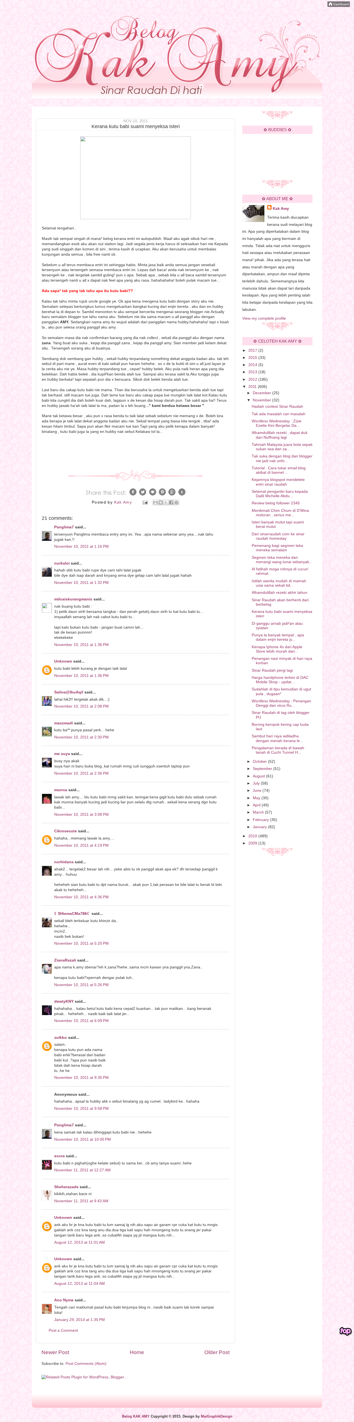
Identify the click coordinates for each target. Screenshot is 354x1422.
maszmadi (63, 723)
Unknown (63, 661)
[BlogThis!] (160, 502)
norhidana (64, 862)
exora (59, 1156)
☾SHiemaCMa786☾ (72, 914)
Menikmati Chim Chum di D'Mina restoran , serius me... (280, 513)
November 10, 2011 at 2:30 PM (81, 737)
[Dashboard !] (338, 6)
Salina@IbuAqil (68, 692)
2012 (253, 379)
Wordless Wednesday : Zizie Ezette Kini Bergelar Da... (276, 423)
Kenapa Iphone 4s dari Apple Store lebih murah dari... (277, 649)
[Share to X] (166, 502)
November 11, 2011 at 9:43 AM (81, 1201)
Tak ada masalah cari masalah (278, 414)
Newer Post (55, 1352)
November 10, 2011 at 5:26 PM (81, 985)
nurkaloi (62, 563)
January (260, 827)
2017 (253, 350)
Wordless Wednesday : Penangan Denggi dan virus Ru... (281, 703)
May (257, 798)
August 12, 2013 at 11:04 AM (79, 1283)
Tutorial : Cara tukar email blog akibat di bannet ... (279, 470)
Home (137, 1352)
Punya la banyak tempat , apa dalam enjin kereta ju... (278, 637)
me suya (62, 754)
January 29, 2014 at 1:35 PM (79, 1320)
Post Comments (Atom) (86, 1364)
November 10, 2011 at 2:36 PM (81, 773)
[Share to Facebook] (171, 502)
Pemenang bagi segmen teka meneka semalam (277, 548)
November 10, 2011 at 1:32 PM (81, 583)
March (259, 812)
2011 (253, 387)
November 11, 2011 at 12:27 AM (82, 1170)
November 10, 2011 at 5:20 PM (81, 943)
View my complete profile (264, 318)
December (262, 393)
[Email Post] (145, 502)
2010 (253, 836)
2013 (253, 372)
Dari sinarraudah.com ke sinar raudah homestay (278, 536)
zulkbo (60, 1038)
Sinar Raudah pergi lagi (272, 670)
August (259, 776)
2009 (253, 843)
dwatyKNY (64, 1001)
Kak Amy (281, 208)
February (261, 820)
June (257, 790)
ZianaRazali (65, 960)
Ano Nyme (64, 1300)
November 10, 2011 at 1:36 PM (81, 645)
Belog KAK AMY (136, 1416)
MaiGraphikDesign (216, 1416)
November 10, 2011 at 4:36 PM (81, 897)
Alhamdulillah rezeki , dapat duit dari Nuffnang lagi (279, 435)
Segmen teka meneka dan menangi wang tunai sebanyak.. (281, 559)
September (263, 769)
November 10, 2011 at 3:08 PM (81, 814)
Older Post (217, 1352)
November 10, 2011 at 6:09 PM (81, 1021)
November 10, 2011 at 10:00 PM (82, 1139)
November (262, 400)
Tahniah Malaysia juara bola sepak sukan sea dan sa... (282, 447)
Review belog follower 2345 (276, 503)
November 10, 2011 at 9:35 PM (81, 1078)
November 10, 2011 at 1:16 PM (81, 546)
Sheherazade (66, 1187)
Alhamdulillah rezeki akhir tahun (279, 592)
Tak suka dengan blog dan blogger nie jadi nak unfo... (282, 458)
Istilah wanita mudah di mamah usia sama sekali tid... (279, 583)
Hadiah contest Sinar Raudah (277, 406)
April (257, 805)
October (260, 761)
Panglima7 (64, 527)
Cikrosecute (65, 831)
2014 (253, 365)
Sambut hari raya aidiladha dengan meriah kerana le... (277, 738)
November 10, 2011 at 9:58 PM (81, 1108)
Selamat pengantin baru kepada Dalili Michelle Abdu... (280, 493)
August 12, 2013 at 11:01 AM (79, 1242)
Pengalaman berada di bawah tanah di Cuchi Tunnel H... (278, 750)
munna (60, 790)
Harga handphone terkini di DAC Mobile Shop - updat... (280, 680)
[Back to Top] (346, 1331)
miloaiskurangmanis (73, 599)
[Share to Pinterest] (176, 502)
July (257, 783)
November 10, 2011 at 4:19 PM (81, 845)
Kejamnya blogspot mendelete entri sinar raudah (278, 482)
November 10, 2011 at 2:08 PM (81, 706)
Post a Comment (63, 1330)
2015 (253, 358)
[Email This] (155, 502)
